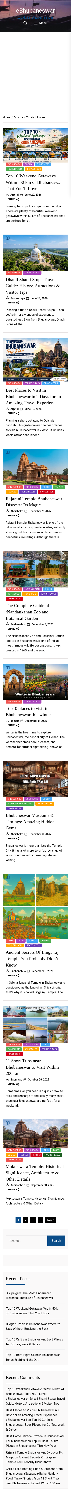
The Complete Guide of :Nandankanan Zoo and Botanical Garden (27, 612)
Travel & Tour (34, 169)
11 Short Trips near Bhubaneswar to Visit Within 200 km (32, 1067)
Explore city (14, 164)
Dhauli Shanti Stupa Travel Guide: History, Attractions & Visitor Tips (33, 286)
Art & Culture (14, 487)
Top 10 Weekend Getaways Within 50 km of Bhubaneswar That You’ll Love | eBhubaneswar (35, 1393)
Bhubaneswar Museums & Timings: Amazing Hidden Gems (30, 821)
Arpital (14, 194)
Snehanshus (18, 624)
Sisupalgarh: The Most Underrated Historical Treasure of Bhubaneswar (29, 1295)
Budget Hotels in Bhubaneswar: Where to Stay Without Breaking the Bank (33, 1326)
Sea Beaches (31, 1049)
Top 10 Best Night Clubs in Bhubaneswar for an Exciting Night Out (33, 1357)
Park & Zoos (13, 594)
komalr (14, 720)
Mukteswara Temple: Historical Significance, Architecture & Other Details (35, 1173)
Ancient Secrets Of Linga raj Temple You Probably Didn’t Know (32, 958)
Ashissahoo (17, 1185)
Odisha (28, 164)
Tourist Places (15, 169)
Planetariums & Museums (20, 804)
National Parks (32, 589)
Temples (59, 487)
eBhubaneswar (35, 10)
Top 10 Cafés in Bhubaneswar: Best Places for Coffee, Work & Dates (34, 1342)
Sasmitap (16, 1079)
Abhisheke (16, 511)
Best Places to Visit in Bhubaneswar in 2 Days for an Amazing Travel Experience (33, 396)
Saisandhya (17, 298)
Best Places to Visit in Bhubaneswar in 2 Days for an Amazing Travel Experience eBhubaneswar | (32, 1415)
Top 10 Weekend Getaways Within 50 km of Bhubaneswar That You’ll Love (34, 182)
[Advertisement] (35, 69)
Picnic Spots (43, 164)
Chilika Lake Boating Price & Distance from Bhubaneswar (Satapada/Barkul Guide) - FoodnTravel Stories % (34, 1473)
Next (50, 1220)
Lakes (10, 941)
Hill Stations (31, 1044)
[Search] (25, 23)
